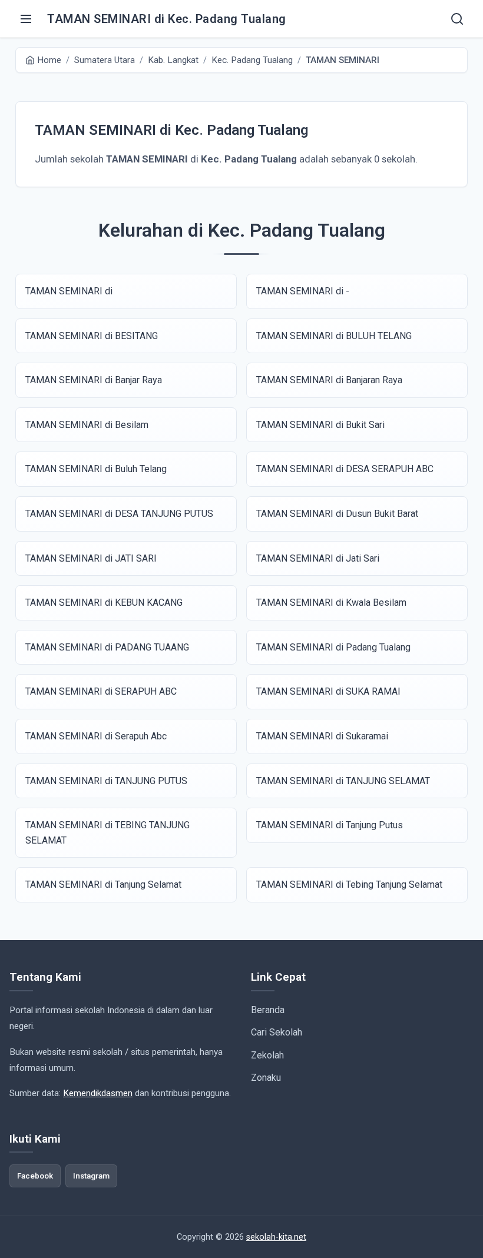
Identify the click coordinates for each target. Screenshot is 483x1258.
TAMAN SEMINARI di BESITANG (91, 335)
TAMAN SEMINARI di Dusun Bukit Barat (337, 513)
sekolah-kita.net (276, 1237)
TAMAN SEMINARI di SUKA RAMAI (328, 691)
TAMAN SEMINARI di (69, 291)
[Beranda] (457, 19)
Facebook (35, 1175)
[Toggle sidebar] (26, 19)
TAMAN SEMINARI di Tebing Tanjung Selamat (349, 884)
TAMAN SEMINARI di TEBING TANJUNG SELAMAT (107, 832)
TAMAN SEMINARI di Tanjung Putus (329, 825)
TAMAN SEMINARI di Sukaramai (322, 736)
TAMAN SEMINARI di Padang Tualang (333, 647)
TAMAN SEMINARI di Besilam (86, 424)
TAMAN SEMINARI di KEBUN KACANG (104, 602)
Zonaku (266, 1077)
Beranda (267, 1009)
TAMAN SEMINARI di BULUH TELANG (334, 335)
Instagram (91, 1175)
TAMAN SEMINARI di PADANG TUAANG (107, 647)
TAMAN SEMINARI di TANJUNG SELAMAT (343, 780)
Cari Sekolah (276, 1032)
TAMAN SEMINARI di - (302, 291)
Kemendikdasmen (98, 1093)
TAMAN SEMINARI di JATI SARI (91, 558)
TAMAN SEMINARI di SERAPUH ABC (101, 691)
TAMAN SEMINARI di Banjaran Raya (329, 380)
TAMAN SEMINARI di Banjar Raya (93, 380)
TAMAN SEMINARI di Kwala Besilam (331, 602)
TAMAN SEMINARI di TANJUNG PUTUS (106, 780)
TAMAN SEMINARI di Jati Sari (317, 558)
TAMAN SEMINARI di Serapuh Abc (96, 736)
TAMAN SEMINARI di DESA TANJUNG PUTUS (119, 513)
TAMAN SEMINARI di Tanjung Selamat (103, 884)
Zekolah (267, 1055)
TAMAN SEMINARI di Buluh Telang (96, 468)
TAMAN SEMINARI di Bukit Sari (320, 424)
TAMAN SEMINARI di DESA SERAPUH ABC (345, 468)
